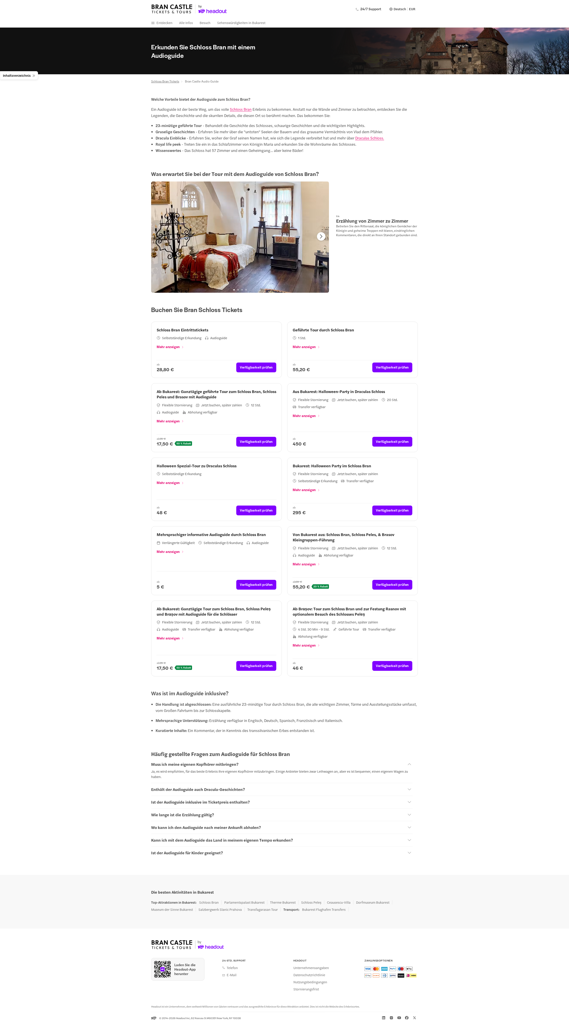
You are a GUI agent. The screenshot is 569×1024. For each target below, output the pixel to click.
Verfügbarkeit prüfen (256, 367)
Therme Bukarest (283, 902)
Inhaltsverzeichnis (17, 75)
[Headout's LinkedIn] (383, 1018)
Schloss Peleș (311, 902)
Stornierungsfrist (306, 989)
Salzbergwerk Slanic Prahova (220, 909)
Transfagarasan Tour (262, 909)
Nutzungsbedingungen (310, 982)
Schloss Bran (241, 109)
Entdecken (164, 22)
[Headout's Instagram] (391, 1018)
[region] (240, 237)
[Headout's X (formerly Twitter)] (414, 1018)
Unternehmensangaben (311, 968)
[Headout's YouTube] (399, 1018)
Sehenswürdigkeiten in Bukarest (241, 22)
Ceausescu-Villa (339, 902)
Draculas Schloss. (369, 138)
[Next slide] (321, 236)
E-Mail (231, 975)
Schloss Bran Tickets (165, 81)
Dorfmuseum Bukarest (372, 902)
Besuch (205, 22)
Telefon (232, 968)
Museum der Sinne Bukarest (172, 909)
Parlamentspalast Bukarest (244, 902)
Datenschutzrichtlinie (309, 975)
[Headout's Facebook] (407, 1018)
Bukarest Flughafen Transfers (324, 909)
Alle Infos (186, 22)
